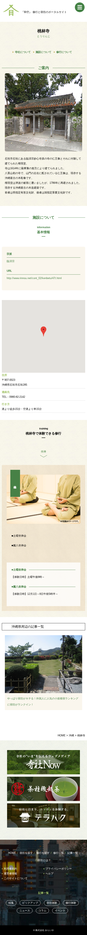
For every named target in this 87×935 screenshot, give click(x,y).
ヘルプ (49, 873)
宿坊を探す (26, 852)
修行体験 (71, 902)
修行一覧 (58, 852)
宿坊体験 (52, 902)
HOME (12, 852)
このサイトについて (16, 878)
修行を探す (43, 852)
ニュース (24, 910)
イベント (60, 910)
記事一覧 (72, 852)
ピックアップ (30, 902)
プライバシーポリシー (59, 868)
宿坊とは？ (44, 860)
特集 (11, 902)
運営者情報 (10, 873)
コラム (42, 910)
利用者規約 (10, 868)
